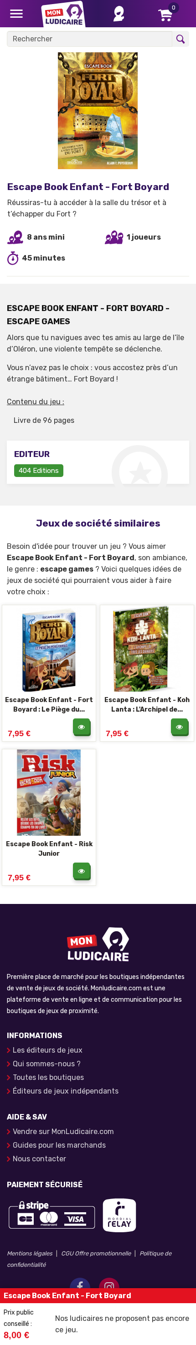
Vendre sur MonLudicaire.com (63, 1131)
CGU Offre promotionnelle (96, 1253)
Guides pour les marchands (59, 1145)
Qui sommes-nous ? (47, 1063)
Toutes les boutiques (48, 1077)
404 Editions (39, 471)
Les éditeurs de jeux (48, 1050)
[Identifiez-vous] (118, 13)
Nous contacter (39, 1158)
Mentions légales (29, 1253)
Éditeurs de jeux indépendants (66, 1091)
